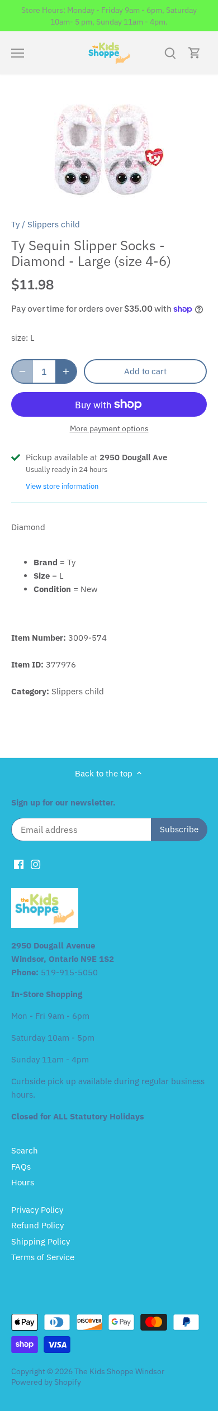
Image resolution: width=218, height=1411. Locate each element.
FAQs (21, 1166)
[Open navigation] (17, 53)
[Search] (170, 52)
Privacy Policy (37, 1209)
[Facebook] (18, 863)
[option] (109, 149)
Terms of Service (42, 1257)
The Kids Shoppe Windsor (119, 1371)
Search (24, 1150)
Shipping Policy (40, 1241)
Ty (15, 224)
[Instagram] (35, 863)
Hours (22, 1182)
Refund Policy (37, 1225)
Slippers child (53, 224)
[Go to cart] (194, 52)
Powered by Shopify (46, 1382)
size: (19, 337)
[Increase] (66, 371)
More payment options (109, 429)
